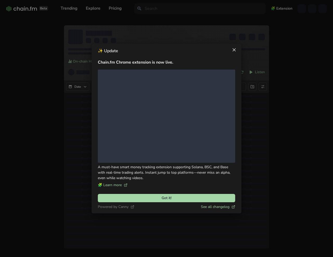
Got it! (166, 197)
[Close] (234, 50)
